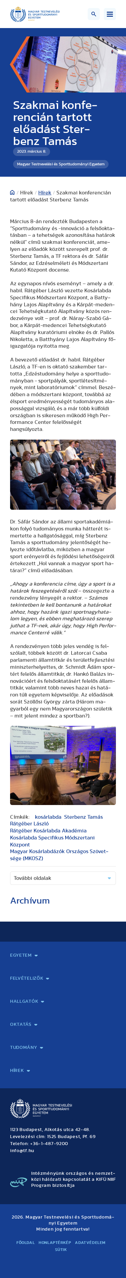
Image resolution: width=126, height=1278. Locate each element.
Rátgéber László (29, 823)
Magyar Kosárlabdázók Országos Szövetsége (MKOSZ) (59, 855)
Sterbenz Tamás (83, 817)
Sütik (61, 1250)
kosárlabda (48, 817)
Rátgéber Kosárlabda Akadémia (48, 830)
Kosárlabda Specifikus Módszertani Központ (52, 841)
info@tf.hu (22, 1150)
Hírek (44, 192)
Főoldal (25, 1243)
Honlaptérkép (55, 1243)
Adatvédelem (90, 1243)
